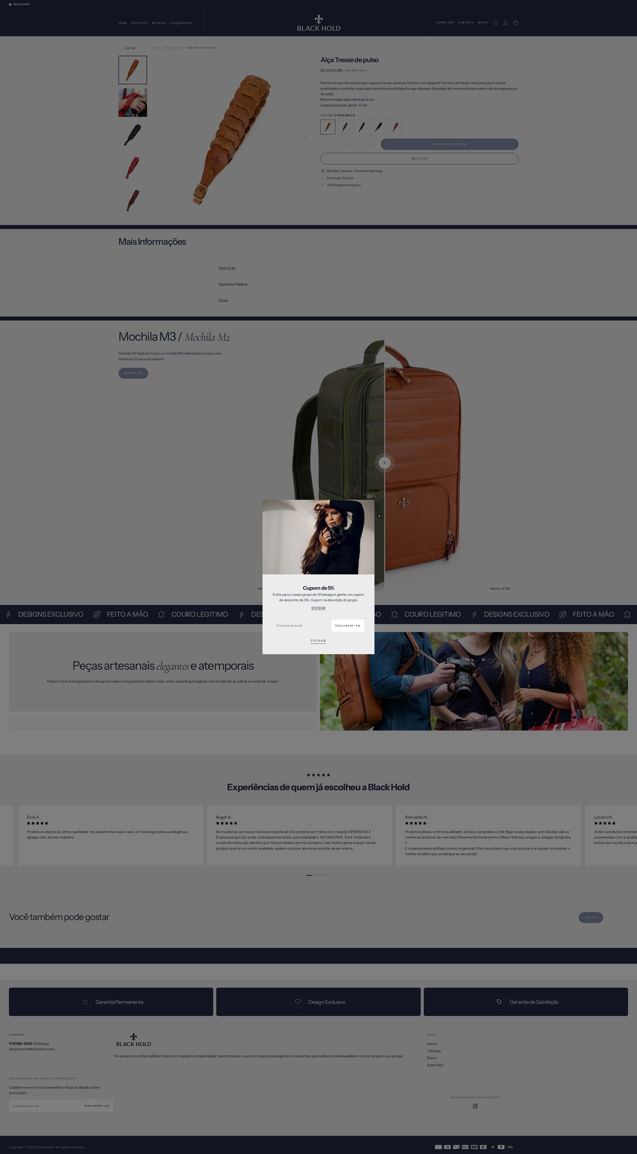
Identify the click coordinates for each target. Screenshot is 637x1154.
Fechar (318, 641)
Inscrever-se (347, 625)
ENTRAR (318, 608)
